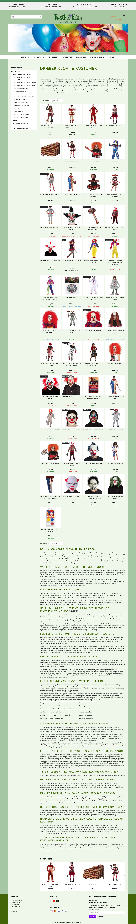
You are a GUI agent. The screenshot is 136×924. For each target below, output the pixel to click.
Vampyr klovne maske (93, 463)
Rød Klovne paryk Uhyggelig (50, 331)
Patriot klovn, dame (115, 463)
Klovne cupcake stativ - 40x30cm (93, 195)
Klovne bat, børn (93, 161)
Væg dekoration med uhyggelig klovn (93, 398)
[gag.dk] (68, 18)
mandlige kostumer (56, 763)
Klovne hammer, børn (50, 463)
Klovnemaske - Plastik (72, 496)
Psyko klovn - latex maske (115, 497)
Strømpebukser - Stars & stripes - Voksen (50, 497)
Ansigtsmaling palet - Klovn (50, 530)
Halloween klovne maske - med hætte (93, 431)
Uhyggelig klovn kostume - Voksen (50, 298)
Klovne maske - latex (72, 430)
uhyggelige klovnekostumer (63, 747)
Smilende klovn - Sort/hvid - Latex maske (93, 497)
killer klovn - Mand (115, 430)
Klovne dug (50, 161)
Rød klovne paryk (115, 364)
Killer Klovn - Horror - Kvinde (50, 127)
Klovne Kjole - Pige (72, 161)
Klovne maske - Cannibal (50, 260)
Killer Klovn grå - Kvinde (50, 194)
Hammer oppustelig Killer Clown (93, 228)
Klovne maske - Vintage (71, 397)
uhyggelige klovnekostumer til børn (112, 766)
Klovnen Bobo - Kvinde (72, 260)
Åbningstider (15, 902)
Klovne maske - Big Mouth (50, 398)
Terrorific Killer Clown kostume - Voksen (71, 365)
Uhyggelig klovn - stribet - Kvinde (72, 127)
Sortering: (44, 101)
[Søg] (41, 17)
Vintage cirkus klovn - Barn (72, 464)
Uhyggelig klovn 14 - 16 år (115, 398)
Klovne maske (71, 297)
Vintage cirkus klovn (115, 126)
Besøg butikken (16, 900)
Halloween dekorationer (68, 759)
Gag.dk (73, 611)
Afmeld (100, 917)
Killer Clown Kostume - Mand (93, 127)
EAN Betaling (15, 907)
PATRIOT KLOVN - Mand (72, 194)
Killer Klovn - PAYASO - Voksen (50, 365)
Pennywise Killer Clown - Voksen (93, 261)
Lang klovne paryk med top (115, 331)
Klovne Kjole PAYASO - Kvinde (115, 195)
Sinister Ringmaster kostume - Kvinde (93, 365)
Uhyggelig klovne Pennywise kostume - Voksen (115, 262)
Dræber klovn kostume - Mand (93, 298)
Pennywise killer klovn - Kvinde (50, 228)
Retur (13, 909)
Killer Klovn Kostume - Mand (72, 331)
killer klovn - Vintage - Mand (115, 228)
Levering (14, 911)
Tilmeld (93, 917)
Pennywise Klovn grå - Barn (115, 298)
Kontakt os (15, 904)
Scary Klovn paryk (93, 330)
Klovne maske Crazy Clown (72, 228)
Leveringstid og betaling (108, 815)
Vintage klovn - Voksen (50, 430)
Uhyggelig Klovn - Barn (115, 161)
